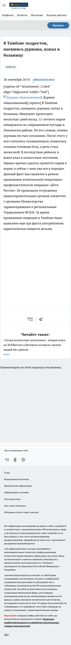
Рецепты (22, 15)
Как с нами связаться (15, 505)
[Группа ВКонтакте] (7, 459)
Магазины (37, 15)
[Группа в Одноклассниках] (15, 459)
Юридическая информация (18, 485)
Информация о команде (16, 492)
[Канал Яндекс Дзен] (23, 459)
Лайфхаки (7, 15)
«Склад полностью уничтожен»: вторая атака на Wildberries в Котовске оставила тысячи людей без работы (34, 347)
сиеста (10, 67)
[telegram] (42, 319)
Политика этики (12, 499)
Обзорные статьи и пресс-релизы (21, 512)
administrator (44, 79)
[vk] (30, 319)
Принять (58, 25)
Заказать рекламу (56, 15)
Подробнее (9, 569)
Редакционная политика (16, 479)
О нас (7, 472)
